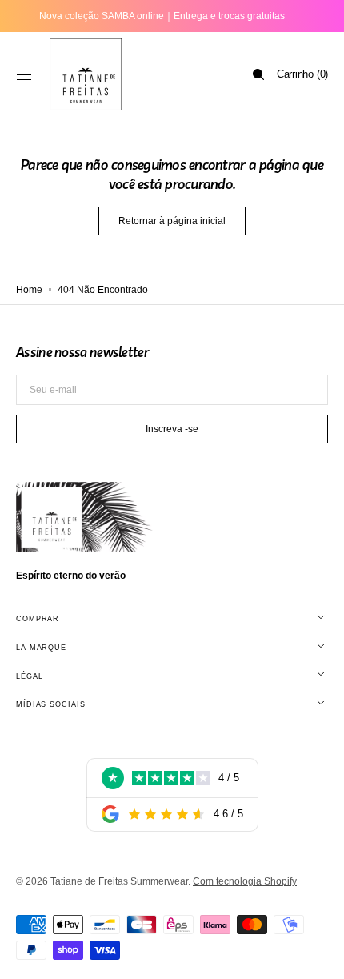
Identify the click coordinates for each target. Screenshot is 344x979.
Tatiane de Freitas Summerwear (119, 881)
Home (29, 289)
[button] (24, 74)
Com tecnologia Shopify (245, 881)
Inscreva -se (172, 429)
